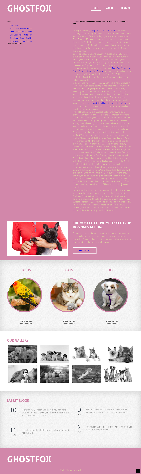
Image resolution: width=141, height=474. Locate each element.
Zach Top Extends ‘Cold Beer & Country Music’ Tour (104, 103)
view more (26, 321)
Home (96, 8)
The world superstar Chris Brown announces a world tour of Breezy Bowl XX (21, 41)
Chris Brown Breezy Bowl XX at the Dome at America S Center (21, 38)
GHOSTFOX (29, 8)
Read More (85, 250)
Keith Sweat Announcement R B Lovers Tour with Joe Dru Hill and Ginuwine (21, 28)
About (109, 8)
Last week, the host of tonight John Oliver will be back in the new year (21, 35)
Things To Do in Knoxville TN (103, 30)
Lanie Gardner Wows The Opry (21, 32)
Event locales (15, 25)
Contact (125, 8)
